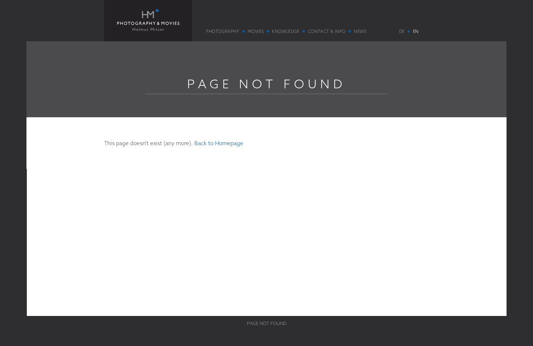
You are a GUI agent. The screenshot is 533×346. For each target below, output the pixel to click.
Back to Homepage (218, 143)
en (415, 31)
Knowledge (285, 31)
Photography (222, 31)
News (360, 31)
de (401, 31)
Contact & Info (327, 31)
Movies (256, 31)
